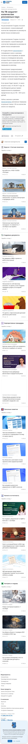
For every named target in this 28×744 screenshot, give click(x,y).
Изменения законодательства (9, 9)
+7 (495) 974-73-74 (6, 715)
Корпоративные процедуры (9, 344)
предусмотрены (6, 102)
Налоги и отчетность (7, 516)
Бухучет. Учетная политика (9, 168)
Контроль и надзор (7, 604)
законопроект (17, 51)
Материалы (10, 7)
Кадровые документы (8, 256)
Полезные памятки (7, 430)
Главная (3, 7)
